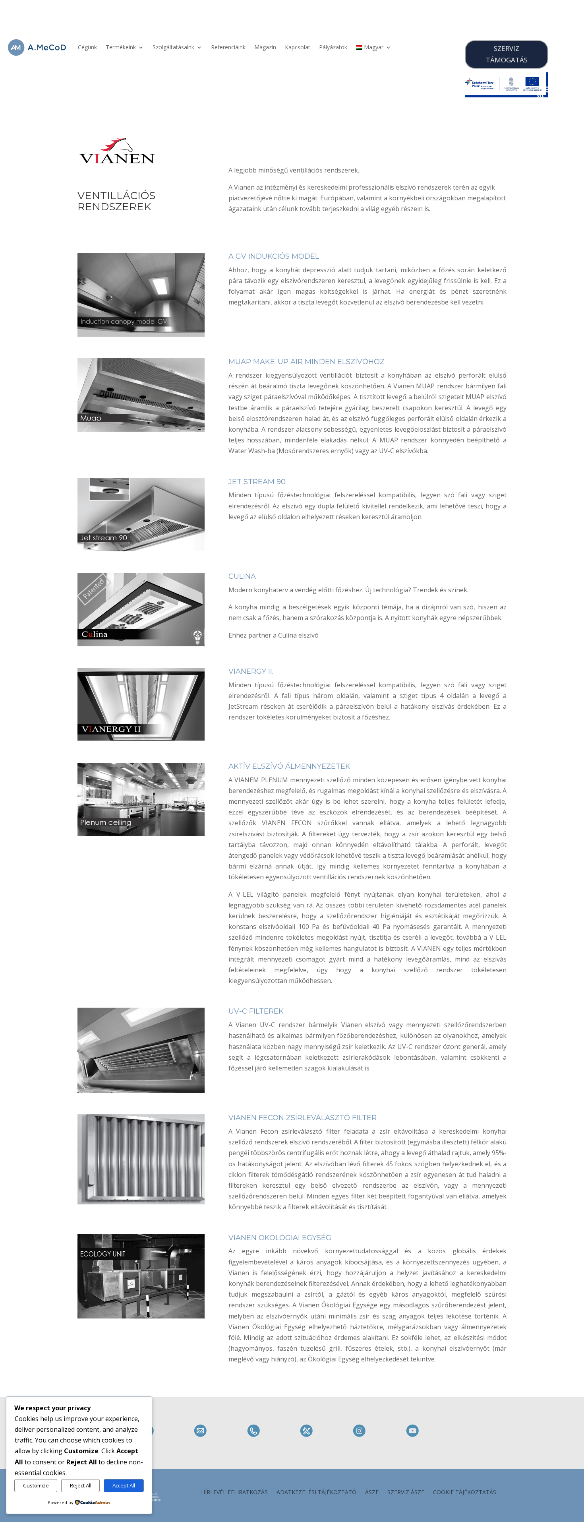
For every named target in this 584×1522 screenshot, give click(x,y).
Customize (36, 1485)
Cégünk (87, 47)
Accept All (123, 1485)
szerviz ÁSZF (405, 1492)
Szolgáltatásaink (173, 47)
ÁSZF (372, 1492)
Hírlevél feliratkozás (234, 1492)
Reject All (80, 1485)
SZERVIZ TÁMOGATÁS (507, 54)
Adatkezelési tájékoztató (316, 1492)
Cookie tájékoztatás (464, 1492)
